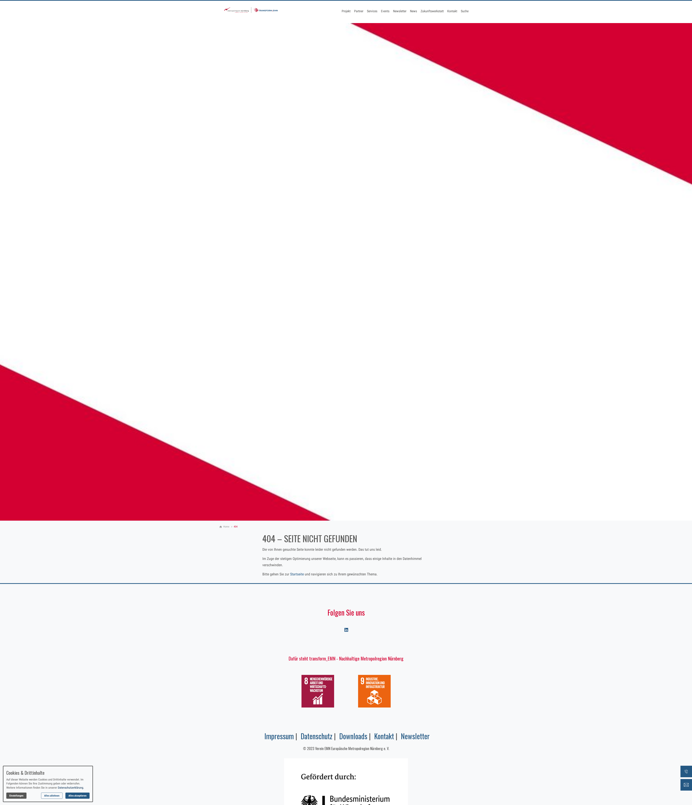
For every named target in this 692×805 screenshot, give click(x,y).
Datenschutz (316, 736)
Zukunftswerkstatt (432, 11)
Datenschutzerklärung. (71, 787)
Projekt (346, 11)
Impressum (279, 736)
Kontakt (452, 11)
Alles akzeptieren (77, 795)
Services (372, 11)
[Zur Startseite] (251, 11)
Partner (358, 11)
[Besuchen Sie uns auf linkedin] (346, 629)
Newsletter (399, 11)
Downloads (353, 736)
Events (385, 11)
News (413, 11)
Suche (465, 11)
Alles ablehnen (51, 795)
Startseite (297, 574)
